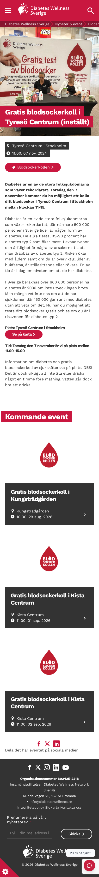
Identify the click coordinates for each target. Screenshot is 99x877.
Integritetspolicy (30, 807)
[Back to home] (43, 10)
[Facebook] (29, 767)
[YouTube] (65, 767)
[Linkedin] (56, 767)
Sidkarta (52, 807)
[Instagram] (47, 767)
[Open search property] (90, 10)
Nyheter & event (68, 24)
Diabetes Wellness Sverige (27, 24)
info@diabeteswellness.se (51, 802)
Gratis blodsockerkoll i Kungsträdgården (40, 495)
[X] (38, 767)
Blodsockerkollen (33, 167)
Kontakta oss (70, 807)
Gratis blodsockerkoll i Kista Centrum (47, 599)
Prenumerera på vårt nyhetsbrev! (26, 819)
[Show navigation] (8, 10)
